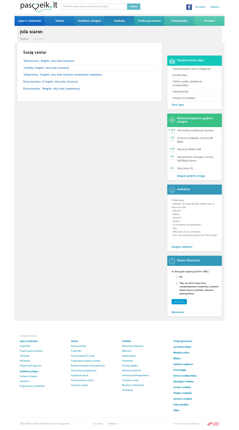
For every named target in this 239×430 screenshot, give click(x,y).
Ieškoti (134, 6)
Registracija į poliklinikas (32, 386)
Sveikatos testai (130, 380)
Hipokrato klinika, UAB (189, 149)
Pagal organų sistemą (31, 351)
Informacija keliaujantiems (135, 375)
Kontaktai (200, 7)
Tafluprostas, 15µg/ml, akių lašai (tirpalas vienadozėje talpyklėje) (62, 74)
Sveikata (119, 21)
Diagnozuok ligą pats (30, 365)
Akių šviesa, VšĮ (185, 168)
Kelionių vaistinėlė (131, 370)
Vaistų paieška (78, 346)
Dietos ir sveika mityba (185, 376)
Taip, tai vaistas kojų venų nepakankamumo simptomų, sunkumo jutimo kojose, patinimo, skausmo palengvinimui (199, 288)
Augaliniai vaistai (79, 375)
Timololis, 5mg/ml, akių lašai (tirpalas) (46, 68)
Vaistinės (24, 381)
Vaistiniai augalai (79, 385)
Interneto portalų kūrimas (186, 423)
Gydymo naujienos (183, 364)
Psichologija (179, 370)
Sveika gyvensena (149, 21)
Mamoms (127, 351)
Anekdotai (127, 390)
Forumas (209, 21)
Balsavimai (178, 312)
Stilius (176, 410)
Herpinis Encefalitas (184, 98)
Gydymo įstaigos (28, 376)
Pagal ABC (25, 346)
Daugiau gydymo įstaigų (191, 176)
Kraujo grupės (129, 356)
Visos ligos (178, 105)
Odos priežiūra (180, 404)
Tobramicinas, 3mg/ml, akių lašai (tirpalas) (48, 61)
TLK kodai (24, 356)
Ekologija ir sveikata (183, 381)
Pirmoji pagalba (130, 365)
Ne (181, 277)
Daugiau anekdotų (182, 247)
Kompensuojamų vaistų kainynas (88, 365)
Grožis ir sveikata (182, 387)
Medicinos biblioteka (133, 385)
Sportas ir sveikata (182, 399)
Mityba (177, 358)
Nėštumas (25, 361)
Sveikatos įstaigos (89, 21)
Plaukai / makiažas (182, 393)
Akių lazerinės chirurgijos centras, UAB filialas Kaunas (195, 159)
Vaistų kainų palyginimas (84, 370)
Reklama (214, 7)
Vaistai (59, 21)
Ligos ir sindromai (29, 21)
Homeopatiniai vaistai (82, 380)
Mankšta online (181, 353)
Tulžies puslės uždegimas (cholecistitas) (187, 83)
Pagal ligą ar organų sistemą (85, 361)
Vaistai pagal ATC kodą (82, 356)
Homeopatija (179, 21)
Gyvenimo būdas (182, 347)
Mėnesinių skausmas (132, 346)
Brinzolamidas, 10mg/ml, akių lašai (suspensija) (51, 88)
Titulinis (24, 38)
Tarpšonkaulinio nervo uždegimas (192, 68)
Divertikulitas (180, 75)
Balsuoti (179, 301)
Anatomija (127, 361)
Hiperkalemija (180, 91)
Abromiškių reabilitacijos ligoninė (195, 130)
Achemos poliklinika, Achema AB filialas (195, 140)
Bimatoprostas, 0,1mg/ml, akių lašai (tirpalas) (50, 81)
